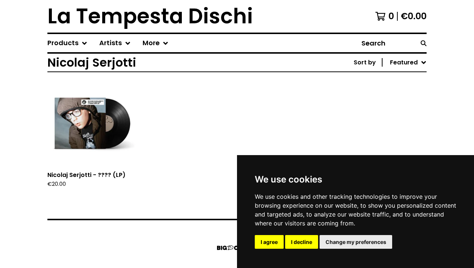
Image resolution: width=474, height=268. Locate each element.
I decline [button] (301, 242)
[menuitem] (67, 43)
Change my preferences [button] (356, 242)
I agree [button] (269, 242)
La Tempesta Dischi (150, 16)
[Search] (424, 43)
